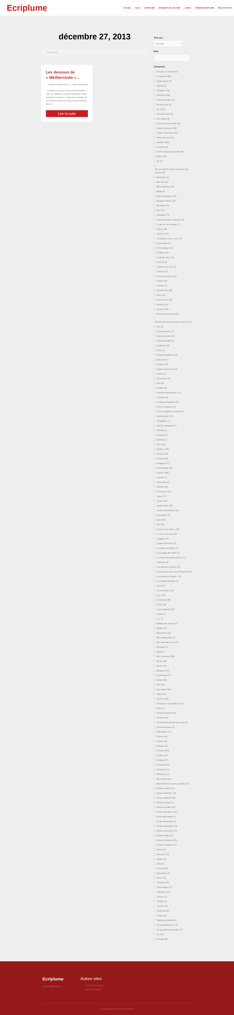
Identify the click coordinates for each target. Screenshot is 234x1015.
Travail (162, 915)
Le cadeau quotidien (167, 548)
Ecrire (161, 350)
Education (163, 359)
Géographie (163, 421)
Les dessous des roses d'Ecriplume (174, 571)
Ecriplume (27, 7)
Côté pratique (165, 248)
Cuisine (162, 281)
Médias (161, 628)
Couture (162, 262)
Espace (161, 374)
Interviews (163, 482)
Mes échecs (164, 633)
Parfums (163, 699)
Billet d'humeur (165, 186)
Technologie (164, 887)
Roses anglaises (166, 798)
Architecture (164, 104)
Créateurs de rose (166, 267)
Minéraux (162, 647)
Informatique (165, 468)
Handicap (162, 435)
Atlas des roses (165, 137)
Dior (160, 326)
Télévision (163, 892)
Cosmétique (164, 243)
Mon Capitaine (166, 656)
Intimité (162, 487)
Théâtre (162, 901)
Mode (161, 652)
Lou (160, 619)
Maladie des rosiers (167, 623)
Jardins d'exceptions (167, 510)
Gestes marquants (167, 425)
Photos (162, 736)
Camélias (163, 215)
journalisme (163, 515)
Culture (162, 285)
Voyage (162, 939)
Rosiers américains (167, 831)
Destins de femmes (168, 314)
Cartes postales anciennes (170, 220)
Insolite (163, 473)
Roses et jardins (166, 807)
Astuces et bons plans (168, 123)
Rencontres (164, 779)
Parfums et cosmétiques (170, 703)
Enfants (162, 364)
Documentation (165, 331)
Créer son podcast (167, 276)
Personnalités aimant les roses (172, 722)
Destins (163, 309)
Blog (137, 8)
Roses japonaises (166, 816)
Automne (162, 147)
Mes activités (225, 8)
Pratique (162, 760)
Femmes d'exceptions (169, 392)
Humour (162, 458)
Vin (160, 934)
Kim (160, 524)
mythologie (164, 675)
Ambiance (163, 90)
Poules (162, 755)
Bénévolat (163, 177)
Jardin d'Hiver (165, 505)
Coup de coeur (165, 257)
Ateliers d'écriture (167, 133)
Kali (161, 520)
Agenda (162, 86)
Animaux (163, 95)
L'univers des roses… (168, 529)
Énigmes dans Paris (167, 369)
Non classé (164, 689)
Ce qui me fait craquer (168, 224)
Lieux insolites (165, 590)
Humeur (162, 454)
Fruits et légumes (166, 407)
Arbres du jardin (166, 100)
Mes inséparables (166, 637)
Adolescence (164, 81)
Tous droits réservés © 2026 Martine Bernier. (117, 1009)
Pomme (163, 750)
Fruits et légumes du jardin (170, 411)
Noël (161, 685)
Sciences (163, 854)
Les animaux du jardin (168, 567)
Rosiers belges (165, 835)
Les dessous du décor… (169, 576)
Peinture (162, 717)
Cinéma (163, 234)
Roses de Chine (165, 802)
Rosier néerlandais (166, 821)
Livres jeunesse (166, 609)
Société (162, 868)
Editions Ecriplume (167, 355)
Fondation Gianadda (168, 402)
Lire (161, 595)
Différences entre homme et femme (173, 322)
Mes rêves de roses (167, 642)
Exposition (163, 378)
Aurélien (163, 142)
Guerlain (162, 430)
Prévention (163, 765)
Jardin (162, 501)
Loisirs (161, 614)
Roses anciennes (166, 793)
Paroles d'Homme (166, 713)
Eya (160, 383)
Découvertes (164, 300)
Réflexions (163, 774)
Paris (160, 708)
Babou (162, 156)
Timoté (162, 906)
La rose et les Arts (167, 534)
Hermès (162, 440)
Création (162, 271)
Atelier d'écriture (167, 128)
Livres (187, 8)
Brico (160, 210)
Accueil (127, 8)
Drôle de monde (165, 341)
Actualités (164, 76)
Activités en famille (167, 71)
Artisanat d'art (165, 114)
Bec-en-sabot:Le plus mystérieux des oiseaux (171, 171)
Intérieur (162, 477)
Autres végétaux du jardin (170, 151)
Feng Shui (162, 397)
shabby (161, 859)
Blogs (161, 191)
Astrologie (163, 119)
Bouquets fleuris (166, 201)
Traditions (163, 911)
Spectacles (163, 873)
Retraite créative (166, 788)
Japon (161, 496)
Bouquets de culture (169, 8)
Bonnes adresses (166, 196)
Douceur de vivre (166, 336)
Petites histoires (166, 727)
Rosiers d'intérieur (167, 840)
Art (161, 109)
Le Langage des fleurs (168, 553)
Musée (162, 666)
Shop (160, 863)
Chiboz (162, 229)
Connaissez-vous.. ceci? (169, 238)
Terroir (162, 897)
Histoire (163, 449)
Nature (162, 680)
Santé (161, 849)
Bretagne (163, 205)
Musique (163, 670)
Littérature (163, 600)
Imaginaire (163, 463)
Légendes (162, 562)
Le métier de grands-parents (171, 557)
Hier (161, 444)
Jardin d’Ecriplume (204, 8)
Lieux (161, 586)
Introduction (164, 491)
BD (160, 161)
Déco (161, 295)
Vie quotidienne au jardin (170, 930)
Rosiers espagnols (166, 845)
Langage (162, 539)
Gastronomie (165, 416)
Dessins (162, 304)
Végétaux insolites (166, 920)
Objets (162, 694)
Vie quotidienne (167, 925)
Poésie (162, 741)
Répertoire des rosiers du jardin (173, 784)
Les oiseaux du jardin (167, 581)
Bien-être (162, 182)
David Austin (164, 290)
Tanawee (163, 882)
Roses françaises (167, 812)
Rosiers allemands (167, 826)
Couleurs (163, 252)
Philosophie (164, 732)
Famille (162, 388)
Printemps (163, 769)
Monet (162, 661)
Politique (162, 746)
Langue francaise (166, 543)
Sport (161, 878)
